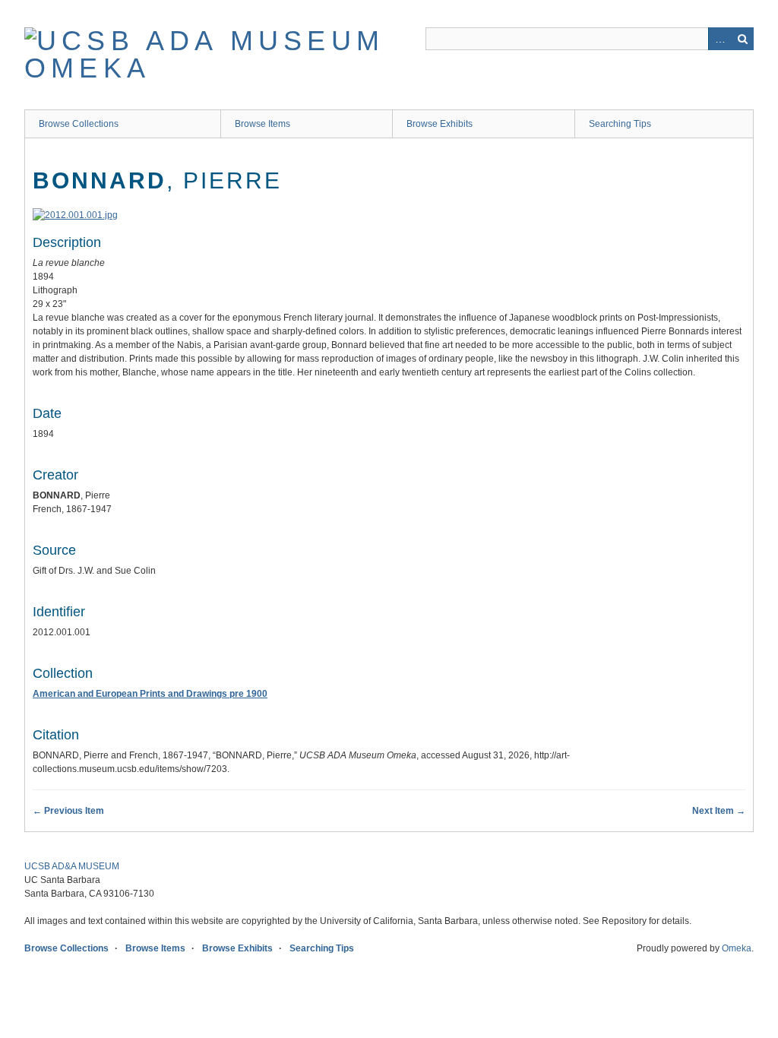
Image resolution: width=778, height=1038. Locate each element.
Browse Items (262, 124)
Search (742, 38)
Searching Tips (620, 124)
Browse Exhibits (439, 124)
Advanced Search (719, 38)
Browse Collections (79, 124)
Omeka (736, 948)
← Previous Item (68, 810)
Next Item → (718, 810)
